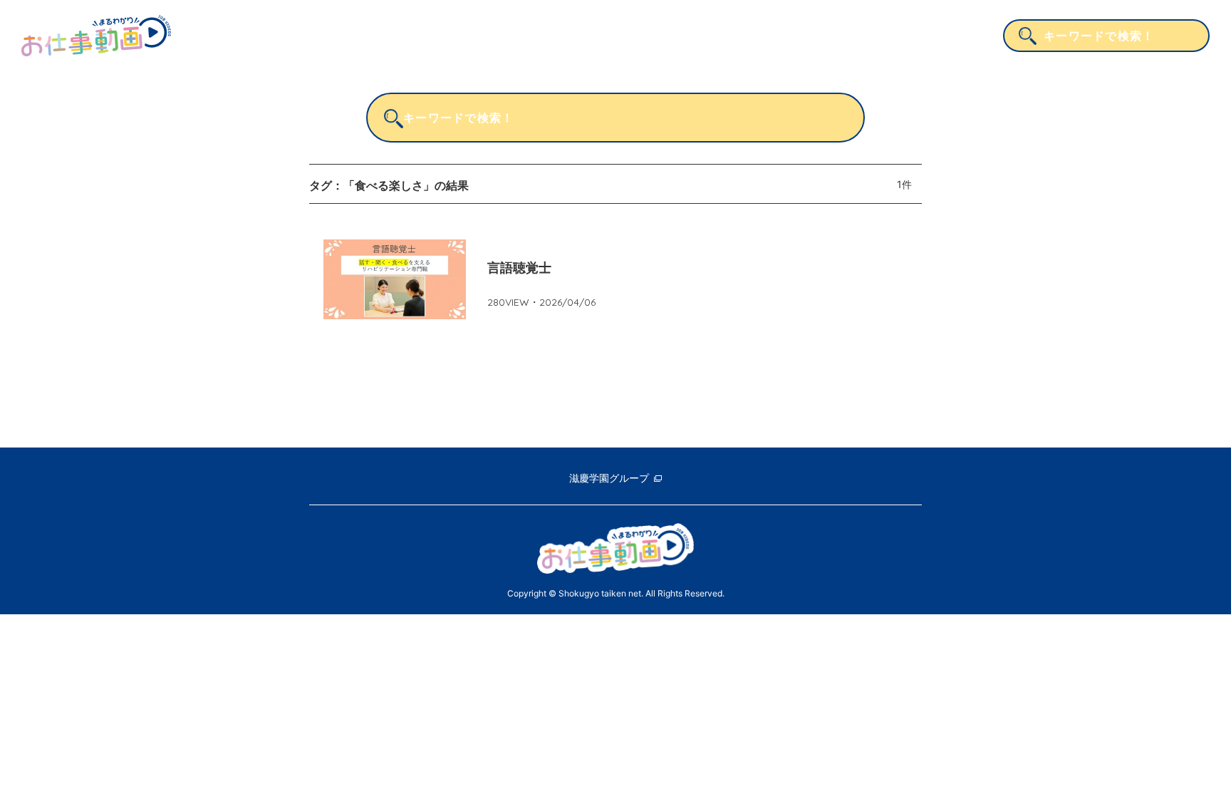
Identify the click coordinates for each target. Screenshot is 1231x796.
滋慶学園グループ (609, 478)
